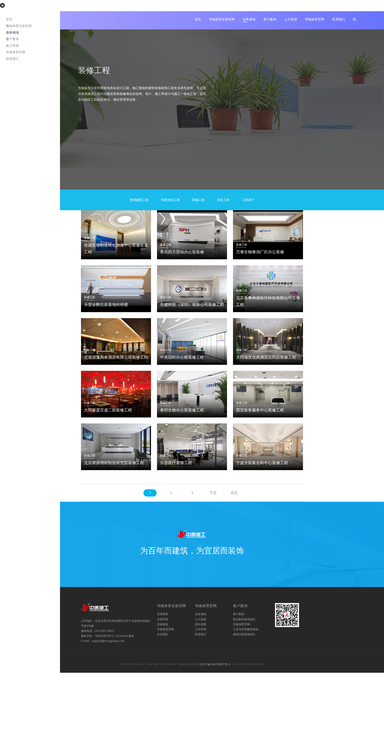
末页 (234, 493)
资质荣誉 (162, 614)
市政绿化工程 (170, 200)
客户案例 (269, 19)
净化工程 (223, 200)
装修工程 (198, 200)
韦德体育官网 (314, 19)
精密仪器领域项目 (244, 634)
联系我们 (338, 19)
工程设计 (248, 200)
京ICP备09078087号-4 (215, 664)
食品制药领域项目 (244, 619)
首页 (198, 19)
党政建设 (162, 624)
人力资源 (290, 19)
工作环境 (200, 629)
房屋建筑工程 (139, 200)
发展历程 (162, 619)
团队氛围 (200, 624)
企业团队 (162, 634)
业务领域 (249, 19)
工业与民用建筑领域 (245, 629)
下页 (213, 493)
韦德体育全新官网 (222, 19)
